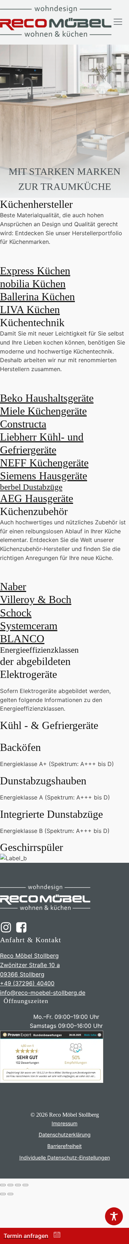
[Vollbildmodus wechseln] (10, 1185)
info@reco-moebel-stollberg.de (42, 992)
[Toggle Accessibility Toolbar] (114, 1216)
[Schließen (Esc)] (25, 1185)
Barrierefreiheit (64, 1146)
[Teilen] (18, 1185)
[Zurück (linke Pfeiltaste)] (3, 1194)
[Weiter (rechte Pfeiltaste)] (10, 1194)
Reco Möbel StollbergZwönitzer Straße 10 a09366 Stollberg (30, 965)
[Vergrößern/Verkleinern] (3, 1185)
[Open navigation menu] (118, 22)
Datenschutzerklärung (65, 1134)
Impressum (64, 1123)
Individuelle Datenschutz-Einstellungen (64, 1157)
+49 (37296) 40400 (27, 983)
